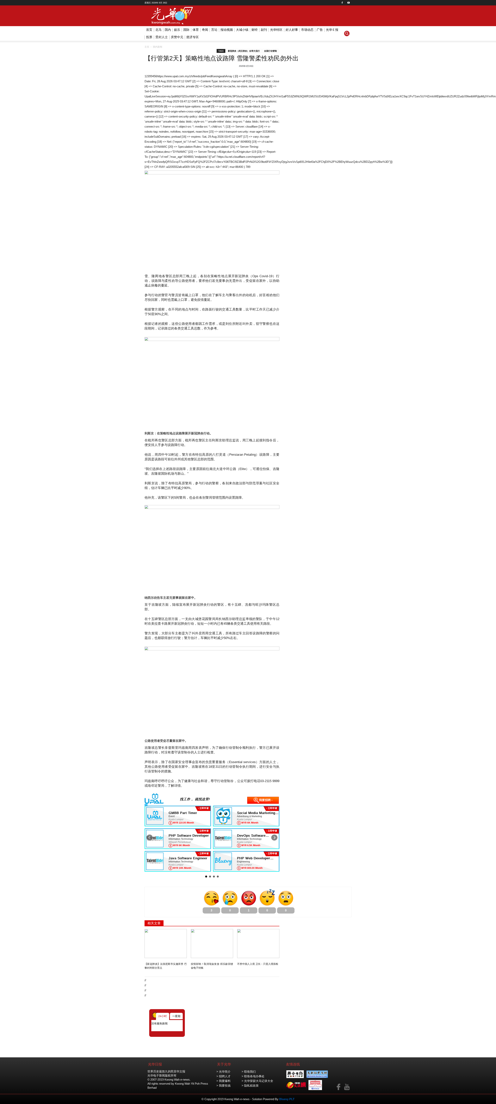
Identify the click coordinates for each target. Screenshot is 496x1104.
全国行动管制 (270, 51)
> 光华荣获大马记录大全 (257, 1081)
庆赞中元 (177, 37)
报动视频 (226, 29)
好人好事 (292, 29)
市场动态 (307, 29)
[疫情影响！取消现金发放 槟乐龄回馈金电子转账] (212, 943)
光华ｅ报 (332, 29)
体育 (196, 29)
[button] (347, 33)
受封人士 (161, 37)
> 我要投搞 (223, 1085)
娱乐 (177, 29)
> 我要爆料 (223, 1081)
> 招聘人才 (223, 1076)
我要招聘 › (265, 800)
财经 (254, 29)
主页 (147, 46)
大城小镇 (242, 29)
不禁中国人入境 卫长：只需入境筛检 (257, 963)
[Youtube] (348, 2)
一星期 (176, 1016)
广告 (320, 29)
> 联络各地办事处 (253, 1076)
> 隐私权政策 (250, 1085)
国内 (168, 29)
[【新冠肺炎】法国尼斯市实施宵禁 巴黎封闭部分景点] (166, 943)
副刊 (264, 29)
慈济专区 (192, 37)
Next (274, 838)
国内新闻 (157, 46)
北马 (158, 29)
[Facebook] (342, 2)
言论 (214, 29)
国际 (186, 29)
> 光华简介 (223, 1071)
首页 (149, 29)
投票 (149, 37)
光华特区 (276, 29)
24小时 (162, 1016)
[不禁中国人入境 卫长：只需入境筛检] (258, 943)
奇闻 (205, 29)
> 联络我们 (249, 1071)
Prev (149, 838)
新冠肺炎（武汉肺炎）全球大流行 (244, 51)
